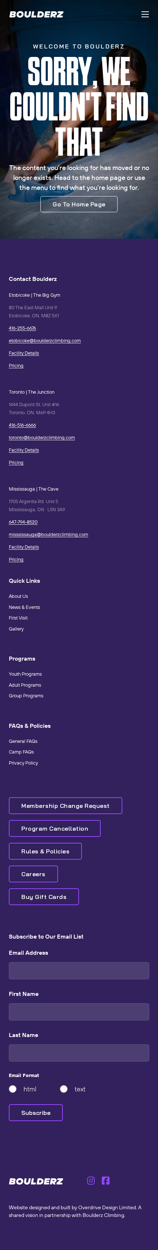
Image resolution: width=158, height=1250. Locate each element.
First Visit (18, 618)
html (30, 1089)
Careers (33, 874)
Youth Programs (25, 674)
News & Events (24, 607)
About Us (18, 596)
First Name (24, 993)
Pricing (16, 365)
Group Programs (26, 695)
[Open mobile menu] (145, 14)
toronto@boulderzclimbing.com (42, 437)
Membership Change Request (65, 805)
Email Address (28, 952)
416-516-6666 (22, 425)
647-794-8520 (23, 522)
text (80, 1089)
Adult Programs (25, 685)
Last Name (23, 1034)
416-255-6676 (22, 328)
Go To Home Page (79, 204)
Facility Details (24, 353)
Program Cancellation (54, 828)
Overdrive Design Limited (107, 1207)
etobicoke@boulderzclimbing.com (45, 340)
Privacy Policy (23, 763)
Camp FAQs (21, 752)
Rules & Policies (45, 851)
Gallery (16, 629)
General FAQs (23, 741)
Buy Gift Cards (44, 896)
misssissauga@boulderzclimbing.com (48, 534)
